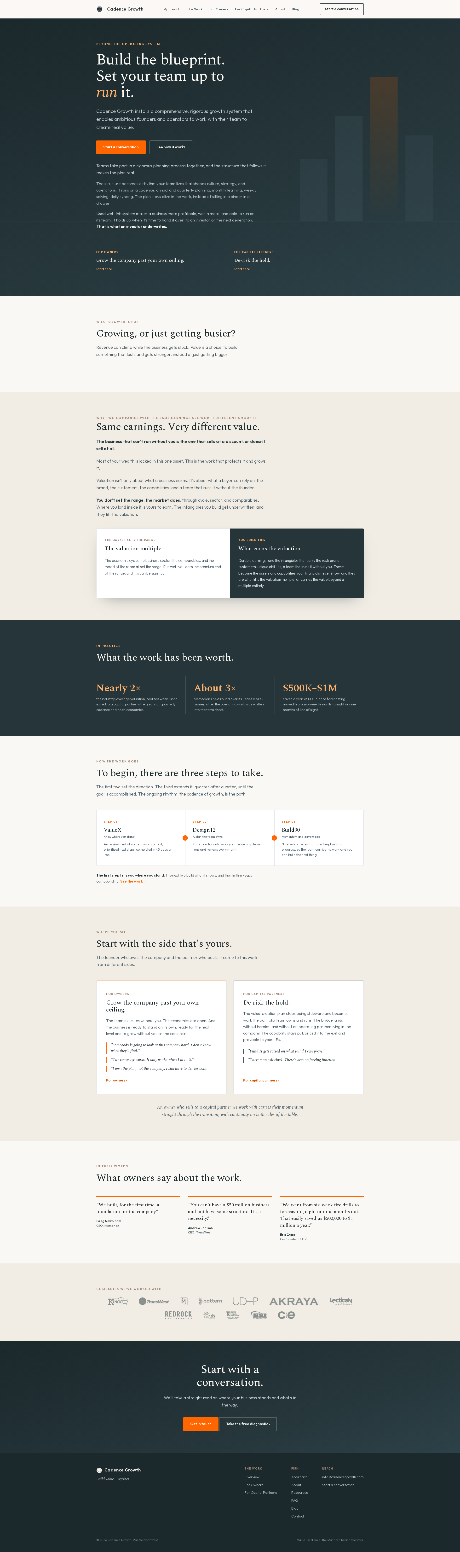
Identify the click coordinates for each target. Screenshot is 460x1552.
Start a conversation (342, 9)
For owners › (116, 1080)
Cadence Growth (125, 9)
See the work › (132, 881)
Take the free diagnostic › (248, 1424)
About (280, 9)
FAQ (294, 1500)
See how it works (170, 147)
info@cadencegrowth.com (343, 1477)
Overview (252, 1477)
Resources (299, 1492)
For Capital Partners (252, 9)
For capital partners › (261, 1080)
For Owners (218, 9)
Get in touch (201, 1424)
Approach (172, 9)
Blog (295, 9)
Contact (297, 1516)
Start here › (105, 269)
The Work (195, 9)
